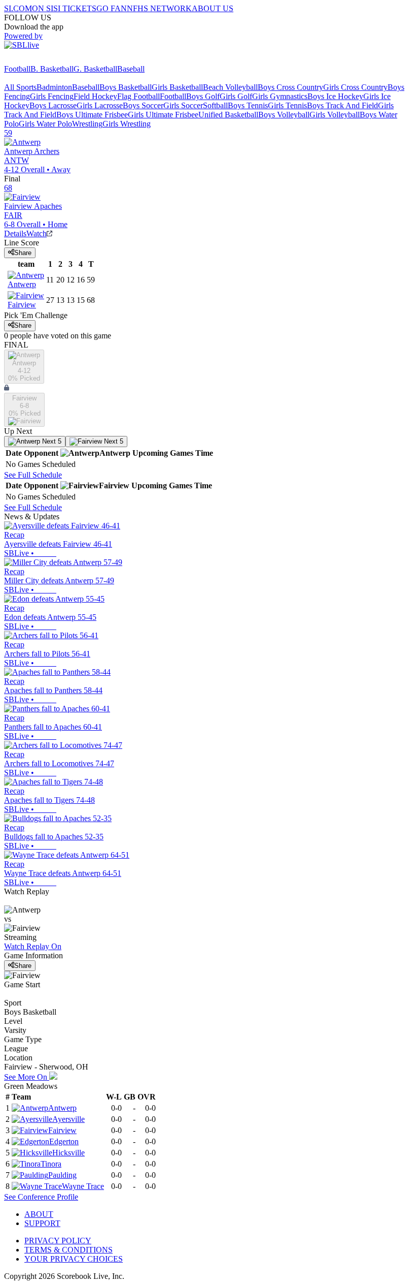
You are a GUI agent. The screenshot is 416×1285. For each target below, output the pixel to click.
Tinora (51, 1163)
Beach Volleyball (230, 87)
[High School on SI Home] (43, 59)
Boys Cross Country (290, 87)
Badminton (54, 87)
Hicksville (68, 1152)
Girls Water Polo (45, 123)
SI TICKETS (74, 8)
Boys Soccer (143, 105)
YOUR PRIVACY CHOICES (73, 1259)
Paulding (62, 1175)
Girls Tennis (287, 105)
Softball (215, 105)
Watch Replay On (32, 946)
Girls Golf (236, 96)
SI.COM (18, 8)
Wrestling (87, 123)
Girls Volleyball (334, 114)
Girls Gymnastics (279, 96)
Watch (36, 233)
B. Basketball (52, 69)
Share (22, 253)
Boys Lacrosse (53, 105)
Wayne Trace (83, 1186)
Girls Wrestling (126, 123)
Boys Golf (203, 96)
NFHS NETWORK (159, 8)
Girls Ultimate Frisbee (163, 114)
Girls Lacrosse (100, 105)
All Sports (20, 87)
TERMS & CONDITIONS (68, 1249)
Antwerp (62, 1108)
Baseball (131, 69)
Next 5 (50, 441)
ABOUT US (212, 8)
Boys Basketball (125, 87)
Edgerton (64, 1141)
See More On (26, 1077)
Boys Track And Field (342, 105)
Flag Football (138, 96)
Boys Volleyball (283, 114)
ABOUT (38, 1214)
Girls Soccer (183, 105)
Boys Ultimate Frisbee (92, 114)
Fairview (62, 1130)
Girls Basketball (177, 87)
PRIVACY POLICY (57, 1240)
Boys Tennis (248, 105)
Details (15, 233)
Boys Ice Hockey (335, 96)
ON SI (42, 8)
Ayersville (68, 1119)
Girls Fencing (52, 96)
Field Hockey (95, 96)
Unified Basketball (228, 114)
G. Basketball (95, 69)
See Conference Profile (41, 1197)
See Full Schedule (33, 475)
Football (17, 69)
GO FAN (111, 8)
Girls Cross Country (355, 87)
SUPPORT (42, 1223)
